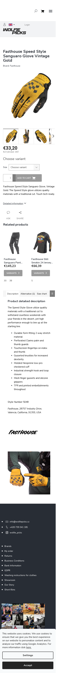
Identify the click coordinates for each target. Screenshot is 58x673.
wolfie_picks (16, 532)
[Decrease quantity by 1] (14, 180)
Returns (8, 555)
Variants (11, 273)
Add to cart (24, 178)
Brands (7, 546)
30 (5, 280)
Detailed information (13, 203)
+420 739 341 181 (19, 527)
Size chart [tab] (42, 293)
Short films (9, 589)
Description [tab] (12, 293)
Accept (28, 665)
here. (28, 647)
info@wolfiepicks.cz (19, 521)
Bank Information (12, 565)
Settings (28, 655)
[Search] (36, 10)
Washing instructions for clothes (20, 575)
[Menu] (50, 11)
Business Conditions (14, 560)
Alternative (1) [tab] (28, 293)
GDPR (7, 570)
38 (10, 280)
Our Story (9, 584)
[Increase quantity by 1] (14, 176)
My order (8, 551)
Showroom (9, 580)
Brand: (11, 65)
